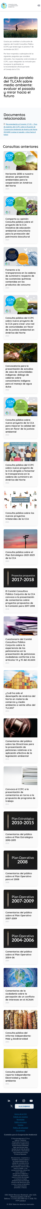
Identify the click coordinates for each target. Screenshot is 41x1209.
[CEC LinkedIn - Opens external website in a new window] (9, 1101)
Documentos (20, 1130)
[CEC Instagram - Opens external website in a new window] (23, 1101)
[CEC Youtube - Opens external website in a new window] (31, 1101)
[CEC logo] (9, 6)
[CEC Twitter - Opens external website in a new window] (11, 1106)
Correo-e (22, 1200)
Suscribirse (24, 1106)
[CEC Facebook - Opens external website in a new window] (16, 1101)
